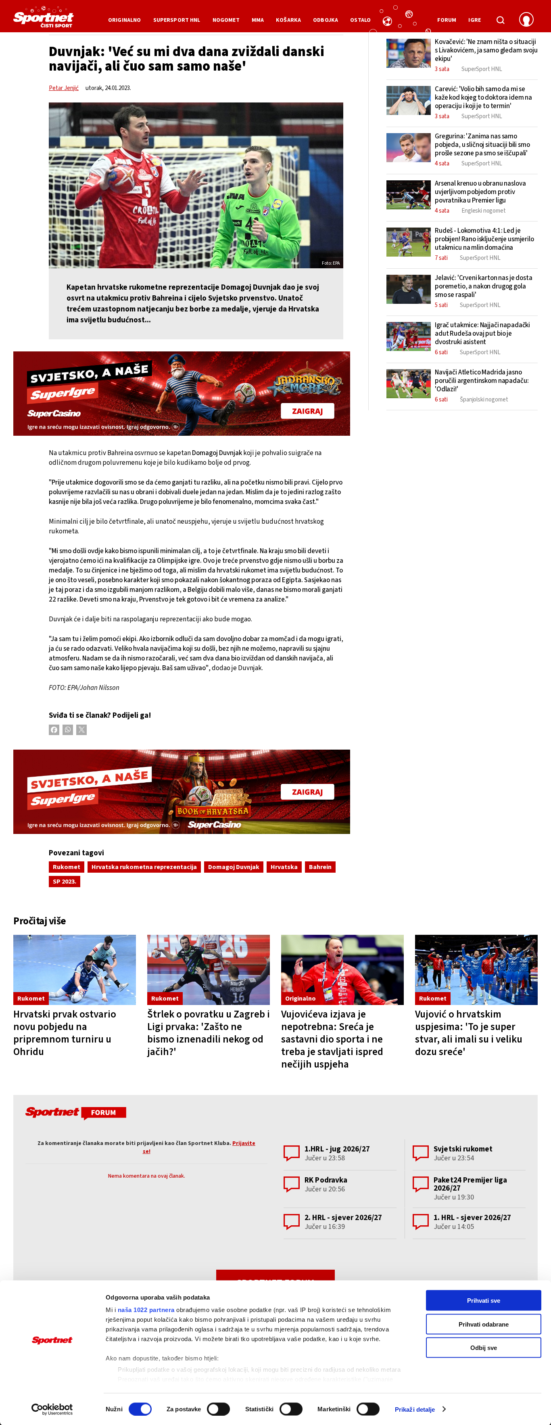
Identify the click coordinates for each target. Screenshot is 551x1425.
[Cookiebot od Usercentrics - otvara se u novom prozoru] (52, 1409)
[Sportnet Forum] (74, 1115)
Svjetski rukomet (463, 1149)
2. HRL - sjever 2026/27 (343, 1217)
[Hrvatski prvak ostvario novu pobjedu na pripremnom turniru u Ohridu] (74, 970)
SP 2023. (64, 881)
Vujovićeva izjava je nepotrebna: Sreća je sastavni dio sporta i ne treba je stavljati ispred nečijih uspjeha (332, 1039)
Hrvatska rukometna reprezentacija (144, 867)
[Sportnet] (43, 19)
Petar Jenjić (64, 88)
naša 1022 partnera (146, 1309)
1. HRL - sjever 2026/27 (472, 1217)
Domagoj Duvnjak (233, 867)
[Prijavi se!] (526, 20)
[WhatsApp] (68, 730)
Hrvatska (284, 867)
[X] (81, 730)
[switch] (218, 1408)
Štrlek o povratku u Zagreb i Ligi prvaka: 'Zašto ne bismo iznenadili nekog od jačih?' (208, 1033)
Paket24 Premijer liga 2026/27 (470, 1184)
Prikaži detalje (415, 1409)
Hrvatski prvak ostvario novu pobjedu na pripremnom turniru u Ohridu (64, 1033)
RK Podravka (326, 1180)
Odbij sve (483, 1347)
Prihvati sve (483, 1300)
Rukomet (66, 867)
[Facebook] (54, 730)
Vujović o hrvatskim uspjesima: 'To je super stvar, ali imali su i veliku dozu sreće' (468, 1033)
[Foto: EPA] (196, 185)
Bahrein (320, 867)
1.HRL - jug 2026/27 (337, 1149)
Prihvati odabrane (484, 1324)
